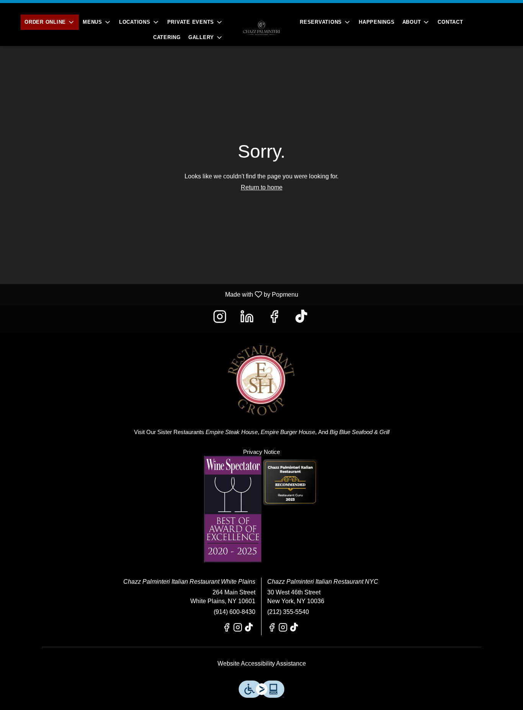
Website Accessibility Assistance (261, 663)
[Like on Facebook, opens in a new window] (275, 318)
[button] (50, 22)
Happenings (377, 22)
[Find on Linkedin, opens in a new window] (248, 318)
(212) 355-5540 (288, 612)
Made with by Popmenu (152, 294)
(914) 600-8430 (234, 612)
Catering (167, 37)
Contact (450, 22)
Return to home (262, 187)
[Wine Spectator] (233, 508)
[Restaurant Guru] (290, 481)
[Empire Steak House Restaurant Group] (261, 374)
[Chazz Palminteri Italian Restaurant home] (261, 28)
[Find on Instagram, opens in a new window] (221, 318)
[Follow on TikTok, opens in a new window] (302, 318)
